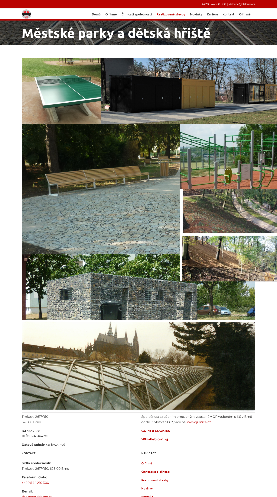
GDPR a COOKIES (155, 431)
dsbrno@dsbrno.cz (242, 4)
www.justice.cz (199, 422)
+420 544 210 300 (214, 4)
